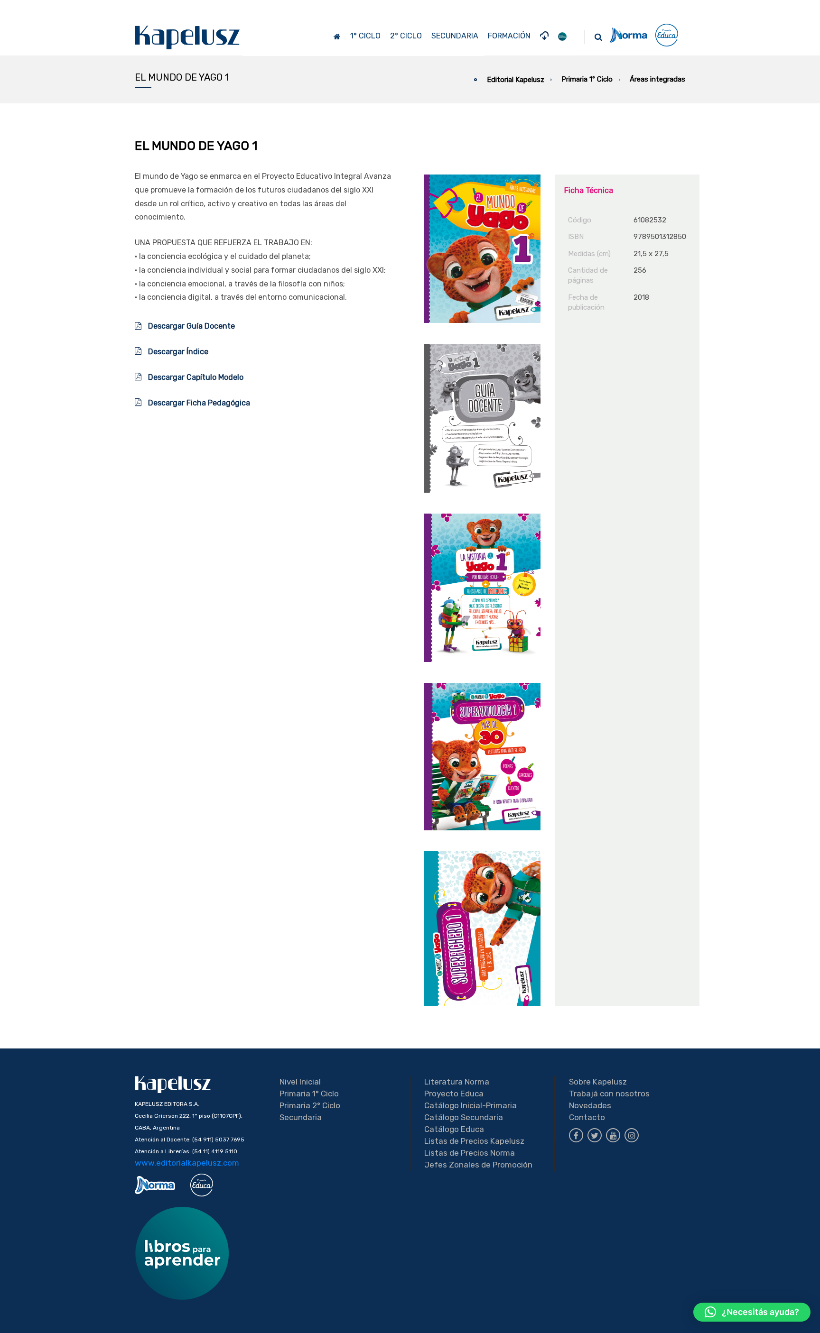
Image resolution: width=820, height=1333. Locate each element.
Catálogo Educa (454, 1129)
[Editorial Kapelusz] (187, 37)
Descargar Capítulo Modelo (194, 377)
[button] (752, 1312)
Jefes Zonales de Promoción (478, 1164)
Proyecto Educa (454, 1093)
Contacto (587, 1117)
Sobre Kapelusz (598, 1081)
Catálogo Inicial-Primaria (470, 1105)
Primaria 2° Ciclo (310, 1105)
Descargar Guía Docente (190, 326)
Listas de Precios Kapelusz (474, 1141)
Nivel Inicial (300, 1081)
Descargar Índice (177, 351)
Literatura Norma (456, 1081)
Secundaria (301, 1117)
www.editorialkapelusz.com (187, 1163)
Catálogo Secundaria (463, 1117)
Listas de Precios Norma (469, 1153)
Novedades (590, 1105)
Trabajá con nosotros (609, 1093)
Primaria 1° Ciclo (309, 1093)
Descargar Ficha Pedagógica (198, 402)
